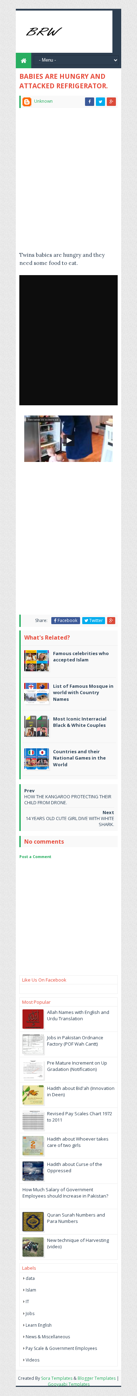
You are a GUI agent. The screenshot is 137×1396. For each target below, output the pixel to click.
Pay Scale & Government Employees (61, 1348)
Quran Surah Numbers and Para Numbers (76, 1218)
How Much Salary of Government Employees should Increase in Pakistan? (65, 1192)
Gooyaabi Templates (69, 1384)
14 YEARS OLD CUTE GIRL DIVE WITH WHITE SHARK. (70, 821)
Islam (31, 1290)
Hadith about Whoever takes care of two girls (78, 1142)
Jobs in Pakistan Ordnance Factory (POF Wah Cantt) (75, 1040)
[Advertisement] (68, 182)
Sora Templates (56, 1378)
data (30, 1278)
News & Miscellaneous (48, 1337)
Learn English (39, 1325)
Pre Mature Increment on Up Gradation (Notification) (77, 1066)
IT (27, 1302)
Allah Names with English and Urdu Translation (78, 1015)
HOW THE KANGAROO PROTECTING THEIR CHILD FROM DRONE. (67, 799)
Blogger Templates (97, 1378)
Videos (32, 1360)
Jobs (30, 1313)
